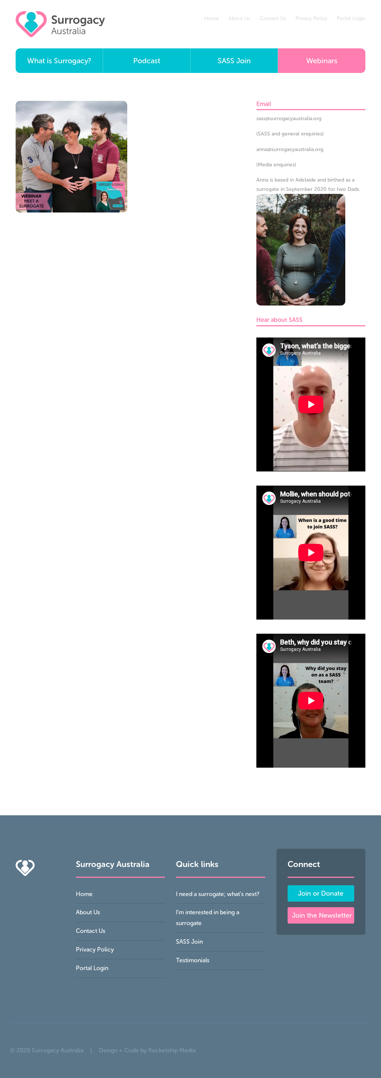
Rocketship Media (172, 1050)
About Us (239, 18)
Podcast (146, 60)
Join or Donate (320, 893)
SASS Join (234, 60)
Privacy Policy (311, 18)
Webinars (321, 60)
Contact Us (273, 18)
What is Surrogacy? (59, 60)
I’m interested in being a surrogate (207, 918)
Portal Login (351, 18)
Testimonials (192, 960)
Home (211, 18)
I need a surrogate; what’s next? (217, 894)
